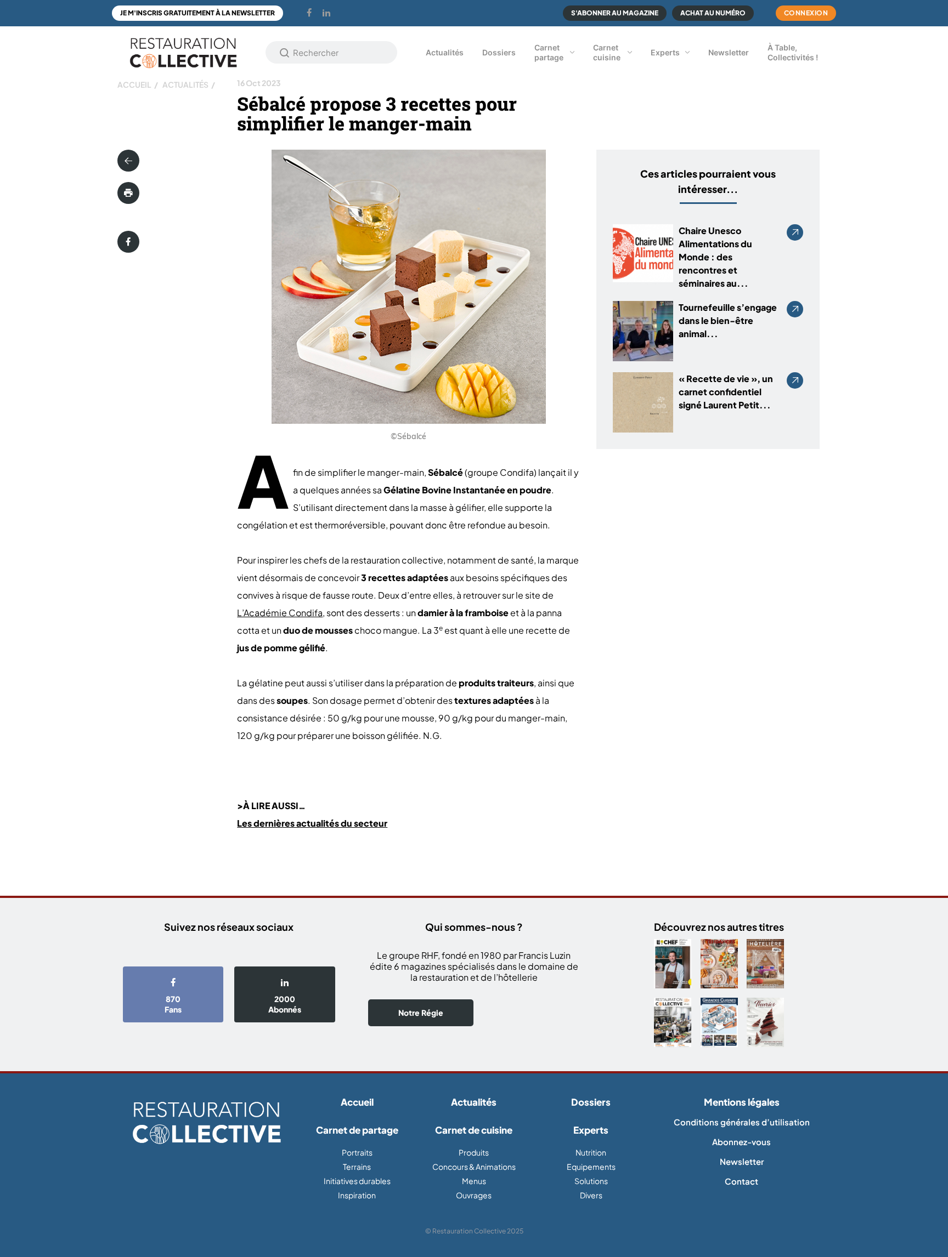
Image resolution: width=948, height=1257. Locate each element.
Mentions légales (742, 1102)
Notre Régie (420, 1012)
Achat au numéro (713, 13)
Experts (665, 52)
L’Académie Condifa (280, 612)
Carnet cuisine (606, 52)
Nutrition (590, 1152)
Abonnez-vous (741, 1141)
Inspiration (357, 1195)
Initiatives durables (357, 1181)
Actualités (445, 52)
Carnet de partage (357, 1130)
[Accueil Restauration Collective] (183, 52)
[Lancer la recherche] (285, 53)
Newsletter (728, 52)
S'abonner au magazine (614, 13)
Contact (741, 1181)
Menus (474, 1181)
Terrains (357, 1166)
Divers (591, 1195)
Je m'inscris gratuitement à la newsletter (197, 13)
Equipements (591, 1166)
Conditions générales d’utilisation (742, 1122)
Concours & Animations (474, 1166)
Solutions (591, 1181)
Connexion (806, 13)
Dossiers (499, 52)
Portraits (357, 1152)
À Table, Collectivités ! (793, 52)
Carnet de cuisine (473, 1130)
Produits (474, 1152)
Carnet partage (548, 52)
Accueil (134, 84)
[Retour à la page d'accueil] (206, 1123)
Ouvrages (474, 1195)
